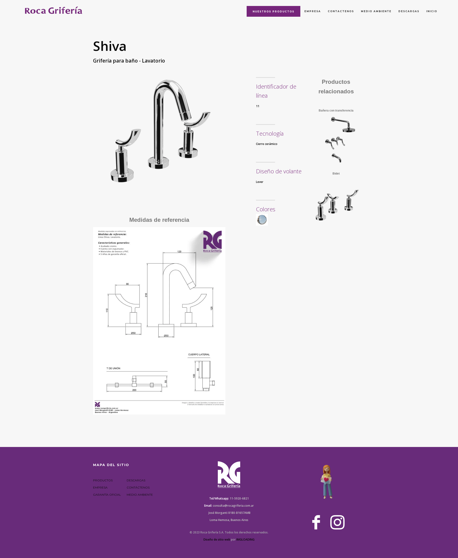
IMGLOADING (245, 539)
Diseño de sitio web (216, 539)
